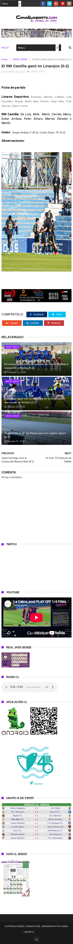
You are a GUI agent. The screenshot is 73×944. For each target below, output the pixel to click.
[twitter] (49, 3)
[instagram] (69, 3)
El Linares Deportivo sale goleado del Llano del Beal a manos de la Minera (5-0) (36, 366)
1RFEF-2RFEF (20, 59)
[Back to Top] (36, 939)
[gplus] (56, 3)
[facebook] (43, 3)
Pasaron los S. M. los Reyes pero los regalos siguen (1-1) (35, 435)
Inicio (5, 47)
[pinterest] (62, 3)
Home (4, 59)
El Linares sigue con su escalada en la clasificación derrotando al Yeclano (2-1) (34, 400)
